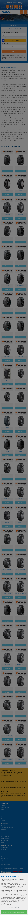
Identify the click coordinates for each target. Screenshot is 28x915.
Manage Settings (13, 907)
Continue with (13, 912)
